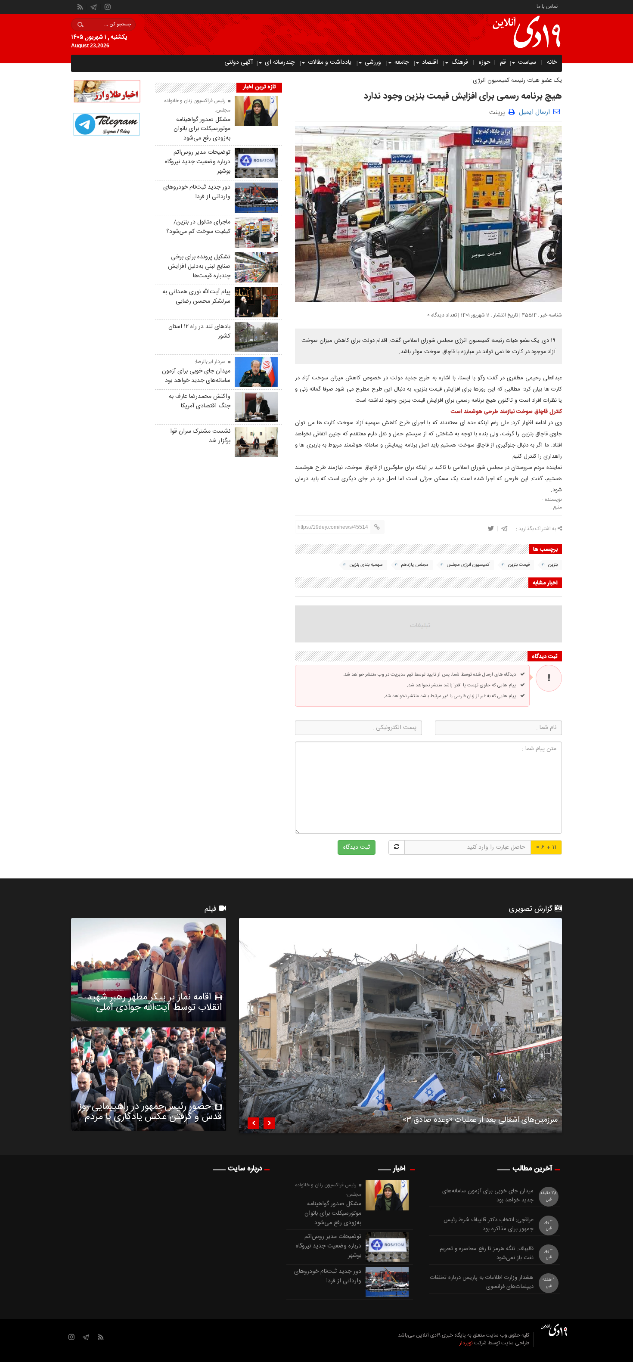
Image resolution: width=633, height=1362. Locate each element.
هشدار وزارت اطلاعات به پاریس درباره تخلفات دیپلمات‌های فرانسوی (482, 1282)
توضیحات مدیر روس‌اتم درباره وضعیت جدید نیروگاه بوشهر (197, 162)
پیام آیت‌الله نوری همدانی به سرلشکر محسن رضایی (196, 297)
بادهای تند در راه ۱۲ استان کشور (199, 331)
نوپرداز (466, 1343)
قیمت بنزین (519, 565)
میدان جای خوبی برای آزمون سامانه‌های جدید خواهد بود (196, 376)
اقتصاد (430, 62)
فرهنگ (459, 62)
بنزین (553, 565)
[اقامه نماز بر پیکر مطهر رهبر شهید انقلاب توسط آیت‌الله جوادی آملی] (148, 969)
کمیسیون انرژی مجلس (468, 565)
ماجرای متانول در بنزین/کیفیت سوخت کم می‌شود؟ (198, 227)
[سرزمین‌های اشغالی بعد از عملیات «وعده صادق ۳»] (400, 1025)
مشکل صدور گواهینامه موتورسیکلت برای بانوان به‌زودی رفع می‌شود (202, 129)
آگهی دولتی (238, 62)
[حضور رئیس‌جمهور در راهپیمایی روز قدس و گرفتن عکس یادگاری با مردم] (148, 1079)
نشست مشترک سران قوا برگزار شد (200, 436)
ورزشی (373, 62)
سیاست (527, 62)
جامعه (401, 62)
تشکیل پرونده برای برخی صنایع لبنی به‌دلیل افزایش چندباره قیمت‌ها (199, 266)
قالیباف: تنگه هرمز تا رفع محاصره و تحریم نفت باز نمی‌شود (487, 1253)
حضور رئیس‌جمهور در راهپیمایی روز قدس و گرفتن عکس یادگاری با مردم (150, 1112)
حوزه (484, 62)
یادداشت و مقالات (329, 62)
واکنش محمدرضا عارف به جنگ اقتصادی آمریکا (199, 401)
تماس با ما (547, 5)
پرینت (499, 111)
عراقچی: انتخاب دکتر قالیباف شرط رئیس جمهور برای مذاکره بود (489, 1225)
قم (503, 62)
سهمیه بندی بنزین (366, 565)
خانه (552, 62)
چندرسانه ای (280, 62)
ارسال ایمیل (534, 112)
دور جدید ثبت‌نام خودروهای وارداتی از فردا (196, 192)
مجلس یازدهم (414, 565)
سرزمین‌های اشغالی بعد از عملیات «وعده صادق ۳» (480, 1121)
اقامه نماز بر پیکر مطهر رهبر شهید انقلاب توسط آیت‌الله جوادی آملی (154, 1002)
